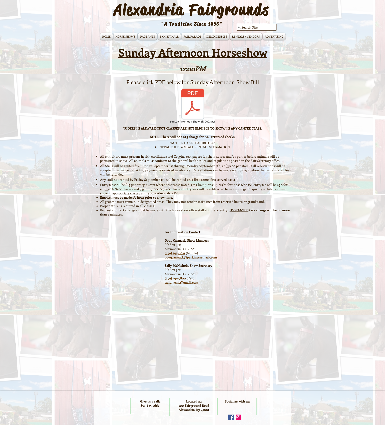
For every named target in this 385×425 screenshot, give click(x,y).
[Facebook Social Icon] (231, 417)
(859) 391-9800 (175, 278)
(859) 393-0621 (175, 253)
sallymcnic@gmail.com (181, 282)
